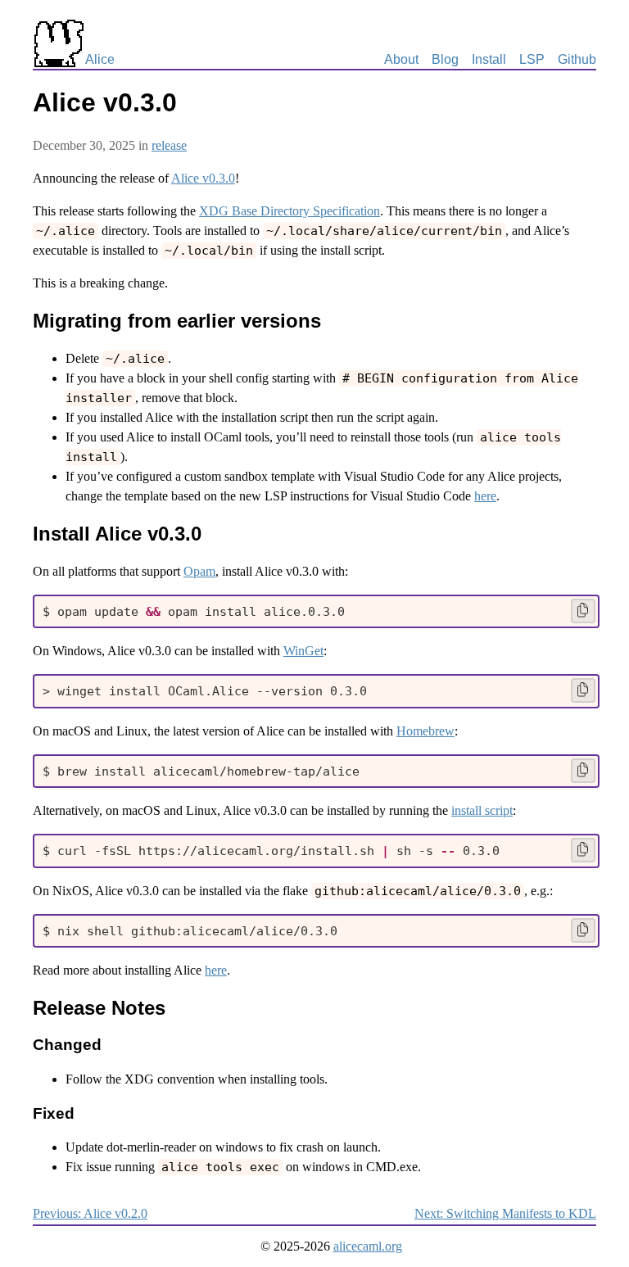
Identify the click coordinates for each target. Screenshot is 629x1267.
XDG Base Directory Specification (289, 211)
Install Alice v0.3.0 (117, 534)
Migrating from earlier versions (177, 321)
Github (577, 59)
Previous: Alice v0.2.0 (90, 1213)
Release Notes (99, 1008)
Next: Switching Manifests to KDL (505, 1213)
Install (489, 59)
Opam (199, 571)
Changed (67, 1044)
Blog (445, 59)
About (401, 59)
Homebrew (425, 731)
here (485, 496)
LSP (532, 59)
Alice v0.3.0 (203, 178)
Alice (100, 59)
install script (482, 810)
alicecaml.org (367, 1246)
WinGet (303, 651)
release (169, 145)
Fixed (54, 1113)
